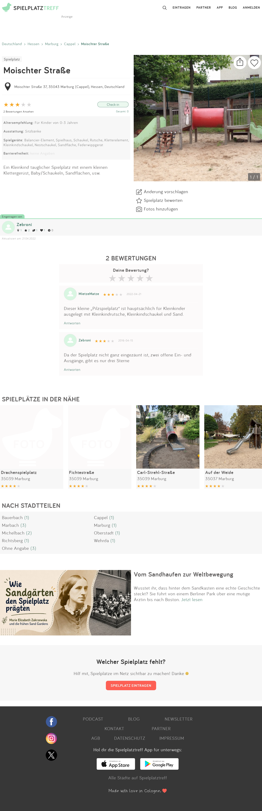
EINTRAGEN (182, 8)
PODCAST (93, 719)
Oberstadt (104, 533)
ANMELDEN (251, 8)
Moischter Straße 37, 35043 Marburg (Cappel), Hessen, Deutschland (69, 86)
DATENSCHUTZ (129, 738)
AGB (95, 738)
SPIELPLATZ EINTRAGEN (131, 685)
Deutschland (12, 43)
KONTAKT (114, 728)
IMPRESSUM (171, 738)
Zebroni (24, 224)
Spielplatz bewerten (163, 200)
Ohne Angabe (15, 548)
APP (220, 8)
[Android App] (159, 768)
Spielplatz (12, 59)
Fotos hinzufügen (161, 209)
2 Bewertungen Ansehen (18, 111)
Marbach (10, 525)
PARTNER (203, 8)
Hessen (34, 43)
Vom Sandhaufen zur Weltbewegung (183, 574)
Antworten (72, 323)
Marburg (51, 43)
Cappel (70, 43)
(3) (23, 525)
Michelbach (13, 533)
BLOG (233, 8)
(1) (26, 517)
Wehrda (101, 540)
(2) (29, 533)
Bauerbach (12, 517)
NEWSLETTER (179, 719)
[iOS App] (116, 768)
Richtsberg (12, 540)
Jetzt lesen (192, 599)
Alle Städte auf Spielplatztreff (137, 777)
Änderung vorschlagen (166, 191)
